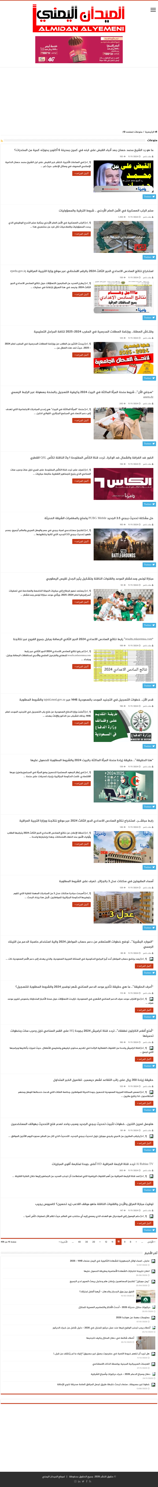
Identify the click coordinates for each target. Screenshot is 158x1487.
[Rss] (90, 1481)
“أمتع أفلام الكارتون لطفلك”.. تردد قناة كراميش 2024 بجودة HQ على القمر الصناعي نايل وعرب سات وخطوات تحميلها (81, 1033)
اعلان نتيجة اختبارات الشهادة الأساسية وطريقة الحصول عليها (117, 1271)
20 (93, 1242)
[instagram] (75, 1481)
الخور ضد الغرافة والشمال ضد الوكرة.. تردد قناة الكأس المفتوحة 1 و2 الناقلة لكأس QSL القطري (91, 457)
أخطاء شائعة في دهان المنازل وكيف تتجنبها (110, 1338)
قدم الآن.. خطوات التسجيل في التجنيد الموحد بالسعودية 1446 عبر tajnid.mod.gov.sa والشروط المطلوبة (86, 700)
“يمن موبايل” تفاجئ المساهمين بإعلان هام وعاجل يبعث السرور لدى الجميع (110, 1281)
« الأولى (151, 1242)
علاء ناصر (147, 157)
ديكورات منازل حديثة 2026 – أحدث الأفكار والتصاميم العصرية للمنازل (114, 1307)
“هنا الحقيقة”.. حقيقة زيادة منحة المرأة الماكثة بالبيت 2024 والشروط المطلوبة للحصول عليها (91, 760)
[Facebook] (87, 1481)
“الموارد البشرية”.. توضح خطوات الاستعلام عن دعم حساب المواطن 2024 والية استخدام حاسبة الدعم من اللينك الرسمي (80, 944)
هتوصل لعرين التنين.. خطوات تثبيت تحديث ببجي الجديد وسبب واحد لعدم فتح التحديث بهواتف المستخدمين (82, 1124)
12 (106, 1242)
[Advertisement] (79, 99)
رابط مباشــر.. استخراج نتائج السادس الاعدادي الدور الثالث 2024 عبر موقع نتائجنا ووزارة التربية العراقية (86, 821)
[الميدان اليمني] (79, 20)
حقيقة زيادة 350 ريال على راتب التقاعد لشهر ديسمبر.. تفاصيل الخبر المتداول (103, 1080)
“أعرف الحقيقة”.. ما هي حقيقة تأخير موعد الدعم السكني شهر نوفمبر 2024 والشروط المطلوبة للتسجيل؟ (84, 987)
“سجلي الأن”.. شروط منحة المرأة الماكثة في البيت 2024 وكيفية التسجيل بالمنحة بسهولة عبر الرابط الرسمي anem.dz (82, 395)
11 (112, 1242)
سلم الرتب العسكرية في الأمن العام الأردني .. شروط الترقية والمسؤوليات (106, 210)
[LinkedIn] (79, 1481)
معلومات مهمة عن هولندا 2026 (133, 1318)
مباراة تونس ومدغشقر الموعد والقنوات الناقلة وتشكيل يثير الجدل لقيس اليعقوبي (99, 578)
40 (79, 1242)
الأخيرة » (63, 1242)
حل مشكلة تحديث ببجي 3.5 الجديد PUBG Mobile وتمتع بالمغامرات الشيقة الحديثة (98, 518)
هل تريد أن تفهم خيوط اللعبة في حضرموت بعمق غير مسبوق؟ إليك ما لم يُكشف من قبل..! (101, 1354)
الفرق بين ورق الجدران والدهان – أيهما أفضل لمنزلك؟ (106, 1292)
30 (86, 1242)
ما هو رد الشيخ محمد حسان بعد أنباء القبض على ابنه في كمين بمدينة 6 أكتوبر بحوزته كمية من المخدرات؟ (83, 150)
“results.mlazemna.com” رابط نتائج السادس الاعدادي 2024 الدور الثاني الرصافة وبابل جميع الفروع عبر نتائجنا (83, 639)
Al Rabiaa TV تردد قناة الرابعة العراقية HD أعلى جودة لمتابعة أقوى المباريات (102, 1164)
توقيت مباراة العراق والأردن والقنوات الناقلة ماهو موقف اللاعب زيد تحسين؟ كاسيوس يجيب (94, 1204)
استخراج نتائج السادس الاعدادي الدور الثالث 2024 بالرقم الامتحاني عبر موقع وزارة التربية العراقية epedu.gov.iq (81, 271)
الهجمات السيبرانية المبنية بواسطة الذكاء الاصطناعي (121, 1364)
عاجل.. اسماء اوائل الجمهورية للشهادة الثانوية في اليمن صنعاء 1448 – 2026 (110, 1261)
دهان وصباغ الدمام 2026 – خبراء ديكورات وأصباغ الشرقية (120, 1374)
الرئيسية (150, 132)
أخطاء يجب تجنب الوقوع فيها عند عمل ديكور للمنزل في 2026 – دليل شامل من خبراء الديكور (101, 1328)
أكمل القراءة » (81, 173)
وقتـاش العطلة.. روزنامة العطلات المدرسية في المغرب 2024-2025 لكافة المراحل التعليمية (93, 331)
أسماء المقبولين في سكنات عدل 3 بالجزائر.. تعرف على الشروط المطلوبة (106, 881)
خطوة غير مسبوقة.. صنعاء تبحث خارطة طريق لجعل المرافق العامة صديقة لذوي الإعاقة (103, 1384)
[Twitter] (83, 1481)
